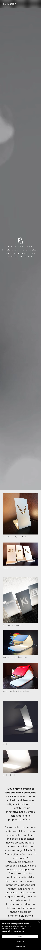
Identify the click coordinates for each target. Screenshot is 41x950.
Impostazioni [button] (20, 946)
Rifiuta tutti (20, 941)
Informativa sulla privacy (16, 931)
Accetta (20, 936)
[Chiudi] (38, 923)
